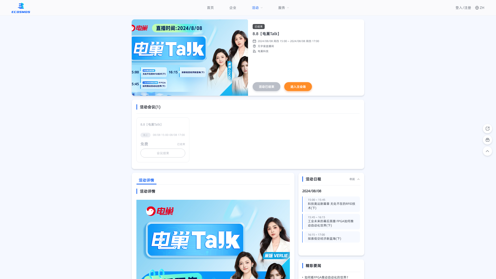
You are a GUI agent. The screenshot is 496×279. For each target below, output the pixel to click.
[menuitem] (210, 7)
